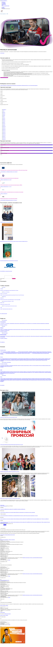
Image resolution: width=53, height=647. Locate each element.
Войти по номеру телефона (4, 605)
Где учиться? (4, 2)
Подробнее (1, 360)
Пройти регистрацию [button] (8, 613)
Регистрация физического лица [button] (4, 580)
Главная (3, 7)
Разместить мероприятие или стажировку (22, 512)
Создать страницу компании (4, 512)
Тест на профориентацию (5, 5)
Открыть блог (2, 505)
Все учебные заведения (3, 313)
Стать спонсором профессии (12, 512)
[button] (4, 77)
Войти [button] (9, 597)
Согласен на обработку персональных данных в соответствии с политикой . (21, 557)
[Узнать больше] (6, 362)
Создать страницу (2, 515)
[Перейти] (7, 220)
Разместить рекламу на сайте (21, 515)
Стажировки (4, 3)
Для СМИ (4, 509)
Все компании (2, 385)
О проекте (1, 509)
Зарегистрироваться (3, 559)
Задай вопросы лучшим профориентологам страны (7, 534)
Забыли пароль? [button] (2, 612)
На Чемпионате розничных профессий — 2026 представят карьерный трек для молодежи (9, 471)
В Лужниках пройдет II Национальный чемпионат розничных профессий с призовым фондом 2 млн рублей (11, 444)
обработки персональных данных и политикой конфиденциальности (32, 557)
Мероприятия (4, 4)
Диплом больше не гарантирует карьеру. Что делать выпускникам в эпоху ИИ (8, 417)
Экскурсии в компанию (31, 512)
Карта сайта (20, 509)
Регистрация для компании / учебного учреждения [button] (7, 539)
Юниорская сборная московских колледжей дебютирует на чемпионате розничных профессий (10, 498)
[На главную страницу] (3, 0)
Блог (6, 509)
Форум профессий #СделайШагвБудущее (13, 509)
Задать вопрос (2, 278)
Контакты (23, 509)
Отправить (14, 278)
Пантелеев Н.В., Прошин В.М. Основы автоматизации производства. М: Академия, (9, 260)
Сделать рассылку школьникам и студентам (31, 515)
